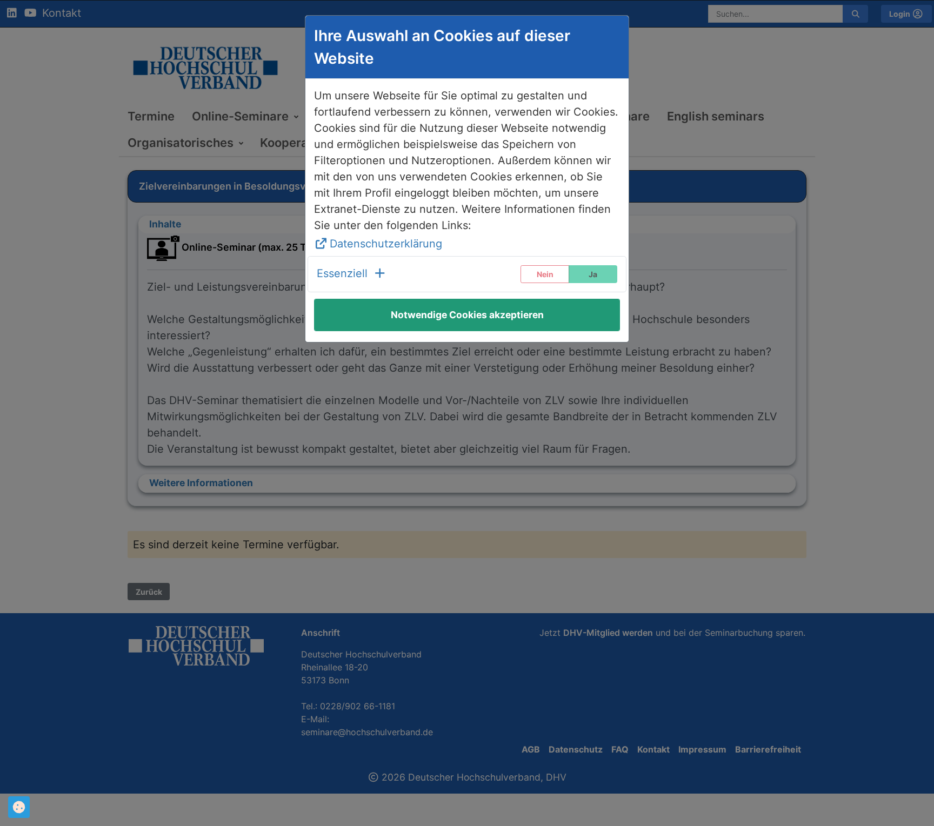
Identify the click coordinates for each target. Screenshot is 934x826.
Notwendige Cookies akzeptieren (467, 314)
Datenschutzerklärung (386, 243)
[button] (351, 274)
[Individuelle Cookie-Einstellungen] (19, 807)
